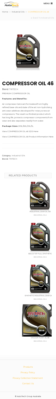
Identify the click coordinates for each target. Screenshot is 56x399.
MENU (47, 3)
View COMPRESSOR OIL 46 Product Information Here (27, 136)
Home (5, 12)
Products (28, 367)
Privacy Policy (28, 372)
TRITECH (13, 89)
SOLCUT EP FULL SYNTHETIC (40, 254)
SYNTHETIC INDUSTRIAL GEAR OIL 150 (40, 296)
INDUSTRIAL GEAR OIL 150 (40, 212)
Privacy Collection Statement (28, 378)
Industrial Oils (18, 12)
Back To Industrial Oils (43, 18)
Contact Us (28, 383)
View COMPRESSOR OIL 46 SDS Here (20, 131)
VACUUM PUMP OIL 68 (40, 338)
